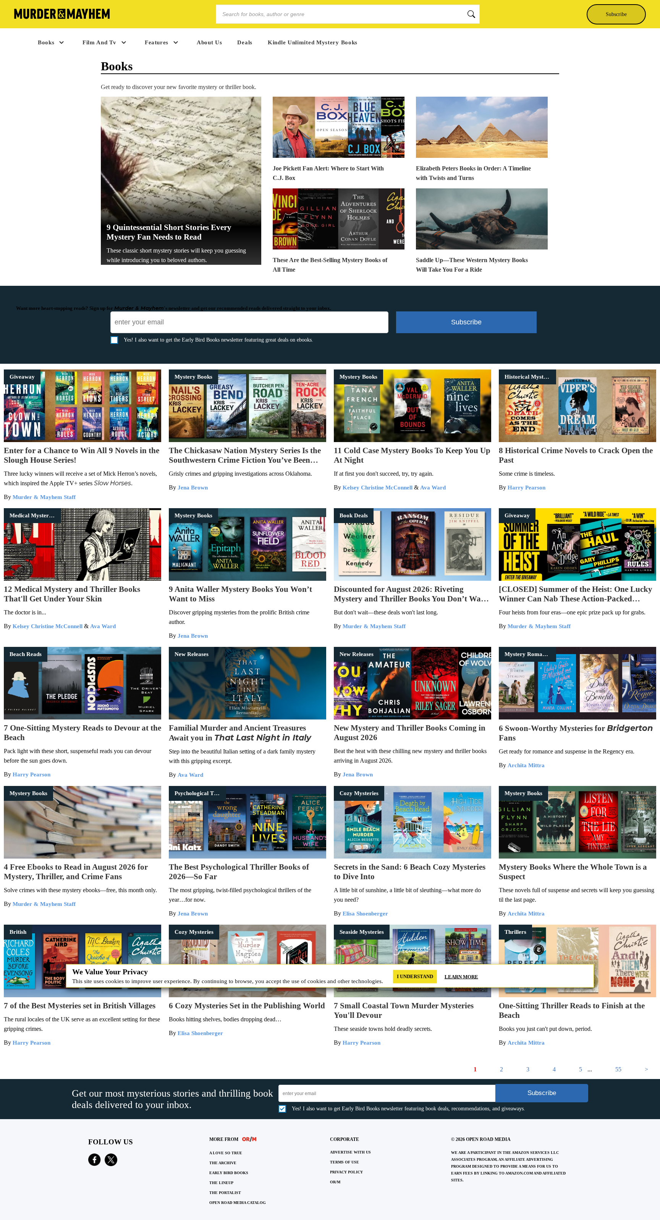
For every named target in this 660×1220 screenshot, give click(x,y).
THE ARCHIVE (222, 1163)
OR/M (335, 1182)
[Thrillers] (577, 995)
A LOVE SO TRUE (225, 1153)
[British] (82, 995)
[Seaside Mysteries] (412, 995)
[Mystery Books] (247, 440)
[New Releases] (247, 717)
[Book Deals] (412, 578)
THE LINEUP (221, 1183)
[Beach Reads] (82, 717)
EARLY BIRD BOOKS (228, 1173)
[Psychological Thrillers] (247, 856)
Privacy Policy (346, 1172)
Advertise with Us (350, 1152)
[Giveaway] (82, 440)
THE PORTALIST (225, 1193)
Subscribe (616, 14)
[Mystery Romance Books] (577, 717)
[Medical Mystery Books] (82, 578)
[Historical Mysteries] (577, 440)
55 (618, 1069)
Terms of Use (344, 1162)
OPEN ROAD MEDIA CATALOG (237, 1203)
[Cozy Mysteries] (412, 856)
